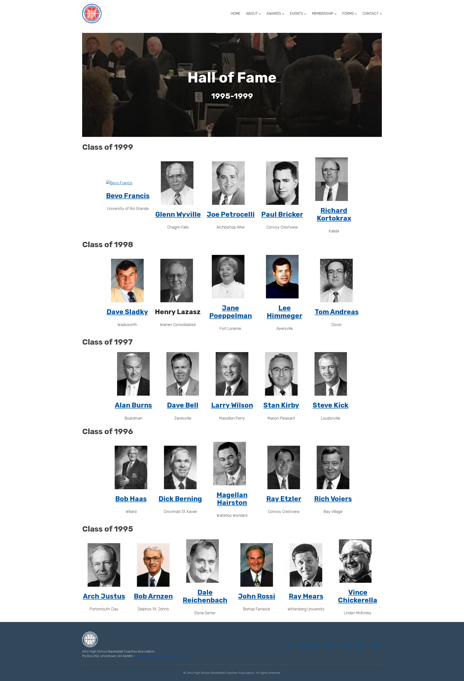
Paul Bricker (282, 214)
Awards (345, 645)
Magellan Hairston (232, 499)
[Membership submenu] (335, 14)
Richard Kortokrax (334, 214)
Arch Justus (104, 596)
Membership (309, 645)
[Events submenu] (305, 14)
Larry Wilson (232, 405)
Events (329, 645)
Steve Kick (330, 405)
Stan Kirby (281, 405)
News (360, 645)
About (290, 645)
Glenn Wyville (178, 214)
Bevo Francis (128, 196)
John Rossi (256, 596)
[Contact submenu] (381, 14)
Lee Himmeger (284, 312)
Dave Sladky (127, 312)
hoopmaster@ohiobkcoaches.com (160, 656)
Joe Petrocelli (231, 214)
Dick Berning (180, 499)
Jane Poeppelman (230, 312)
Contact (376, 645)
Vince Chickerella (357, 596)
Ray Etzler (283, 499)
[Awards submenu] (283, 14)
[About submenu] (260, 14)
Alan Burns (133, 405)
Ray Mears (306, 596)
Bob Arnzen (153, 596)
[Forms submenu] (356, 14)
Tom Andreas (337, 312)
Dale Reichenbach (205, 596)
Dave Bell (182, 405)
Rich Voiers (333, 499)
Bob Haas (131, 499)
